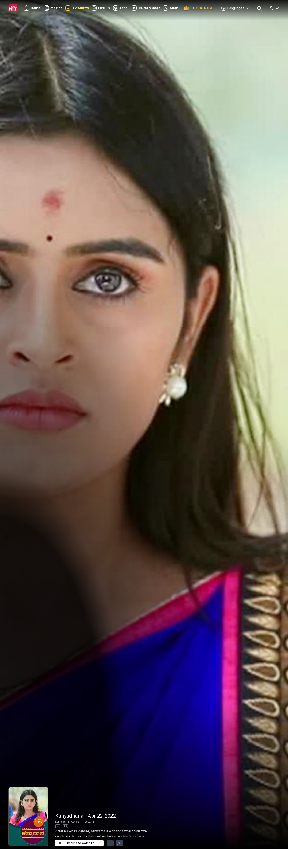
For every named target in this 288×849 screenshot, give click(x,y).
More (141, 836)
